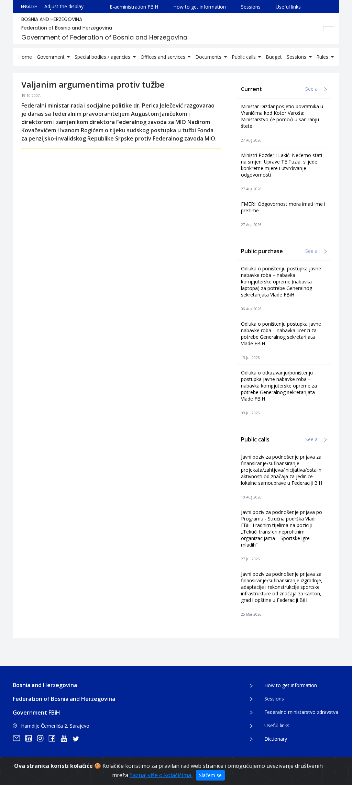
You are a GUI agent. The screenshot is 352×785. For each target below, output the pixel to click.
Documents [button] (209, 57)
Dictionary (275, 739)
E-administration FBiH (134, 6)
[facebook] (54, 738)
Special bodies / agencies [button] (103, 57)
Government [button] (51, 57)
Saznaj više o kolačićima (161, 775)
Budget (274, 57)
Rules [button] (323, 57)
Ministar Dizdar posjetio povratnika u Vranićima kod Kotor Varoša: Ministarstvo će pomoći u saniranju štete (282, 116)
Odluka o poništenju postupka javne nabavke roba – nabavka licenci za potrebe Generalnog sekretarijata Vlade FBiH (281, 334)
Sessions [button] (297, 57)
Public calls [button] (244, 57)
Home (25, 57)
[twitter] (78, 738)
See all (313, 89)
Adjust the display (64, 6)
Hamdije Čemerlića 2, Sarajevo (55, 725)
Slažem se (210, 775)
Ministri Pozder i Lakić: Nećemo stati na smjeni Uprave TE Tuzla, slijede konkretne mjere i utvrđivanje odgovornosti (281, 165)
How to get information (199, 6)
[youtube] (66, 738)
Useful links (288, 6)
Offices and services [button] (164, 57)
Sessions (251, 6)
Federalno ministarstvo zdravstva (301, 712)
